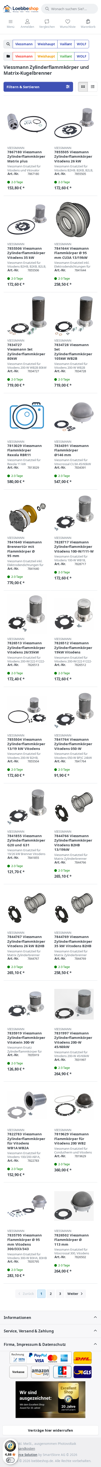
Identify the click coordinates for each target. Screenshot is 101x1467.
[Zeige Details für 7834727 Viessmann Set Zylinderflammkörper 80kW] (27, 316)
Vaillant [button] (66, 44)
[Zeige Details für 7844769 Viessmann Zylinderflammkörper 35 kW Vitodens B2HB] (74, 908)
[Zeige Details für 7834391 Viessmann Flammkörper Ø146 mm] (74, 417)
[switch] (10, 1460)
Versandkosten (24, 1448)
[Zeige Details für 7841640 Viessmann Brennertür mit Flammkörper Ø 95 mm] (27, 513)
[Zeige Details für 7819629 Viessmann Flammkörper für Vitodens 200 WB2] (74, 1105)
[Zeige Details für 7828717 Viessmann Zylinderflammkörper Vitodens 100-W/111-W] (74, 513)
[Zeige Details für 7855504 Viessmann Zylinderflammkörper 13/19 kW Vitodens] (27, 710)
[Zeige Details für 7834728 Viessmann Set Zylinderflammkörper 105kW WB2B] (74, 316)
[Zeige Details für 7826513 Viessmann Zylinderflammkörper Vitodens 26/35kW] (27, 614)
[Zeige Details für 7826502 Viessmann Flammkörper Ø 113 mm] (74, 1206)
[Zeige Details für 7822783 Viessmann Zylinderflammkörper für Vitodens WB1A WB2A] (27, 1105)
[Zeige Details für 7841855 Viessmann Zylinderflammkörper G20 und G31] (27, 807)
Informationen (17, 1317)
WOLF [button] (81, 44)
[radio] (83, 87)
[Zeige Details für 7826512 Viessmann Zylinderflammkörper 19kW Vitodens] (74, 614)
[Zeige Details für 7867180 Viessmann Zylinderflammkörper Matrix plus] (27, 123)
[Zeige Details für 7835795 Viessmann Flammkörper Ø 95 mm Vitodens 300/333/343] (27, 1206)
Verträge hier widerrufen (50, 1430)
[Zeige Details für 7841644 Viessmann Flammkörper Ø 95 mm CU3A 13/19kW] (74, 219)
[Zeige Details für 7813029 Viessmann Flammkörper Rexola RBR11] (27, 417)
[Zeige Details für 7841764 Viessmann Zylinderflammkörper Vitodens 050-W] (74, 710)
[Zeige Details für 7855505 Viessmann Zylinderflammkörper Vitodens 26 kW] (74, 123)
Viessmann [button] (24, 44)
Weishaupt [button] (46, 44)
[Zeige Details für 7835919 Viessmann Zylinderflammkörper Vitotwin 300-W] (27, 1004)
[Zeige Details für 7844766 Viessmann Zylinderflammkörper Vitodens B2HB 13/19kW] (74, 807)
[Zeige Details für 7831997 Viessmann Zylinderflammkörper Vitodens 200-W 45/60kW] (74, 1004)
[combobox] (69, 9)
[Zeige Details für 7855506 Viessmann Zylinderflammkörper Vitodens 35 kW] (27, 219)
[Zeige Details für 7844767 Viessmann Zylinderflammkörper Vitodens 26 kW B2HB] (27, 908)
